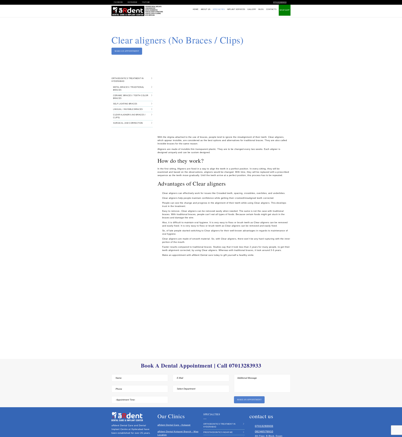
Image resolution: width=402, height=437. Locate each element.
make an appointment (127, 51)
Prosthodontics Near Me (218, 432)
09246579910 (264, 431)
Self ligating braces (125, 104)
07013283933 (280, 2)
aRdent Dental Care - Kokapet (174, 425)
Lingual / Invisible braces (128, 109)
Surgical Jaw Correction (128, 123)
